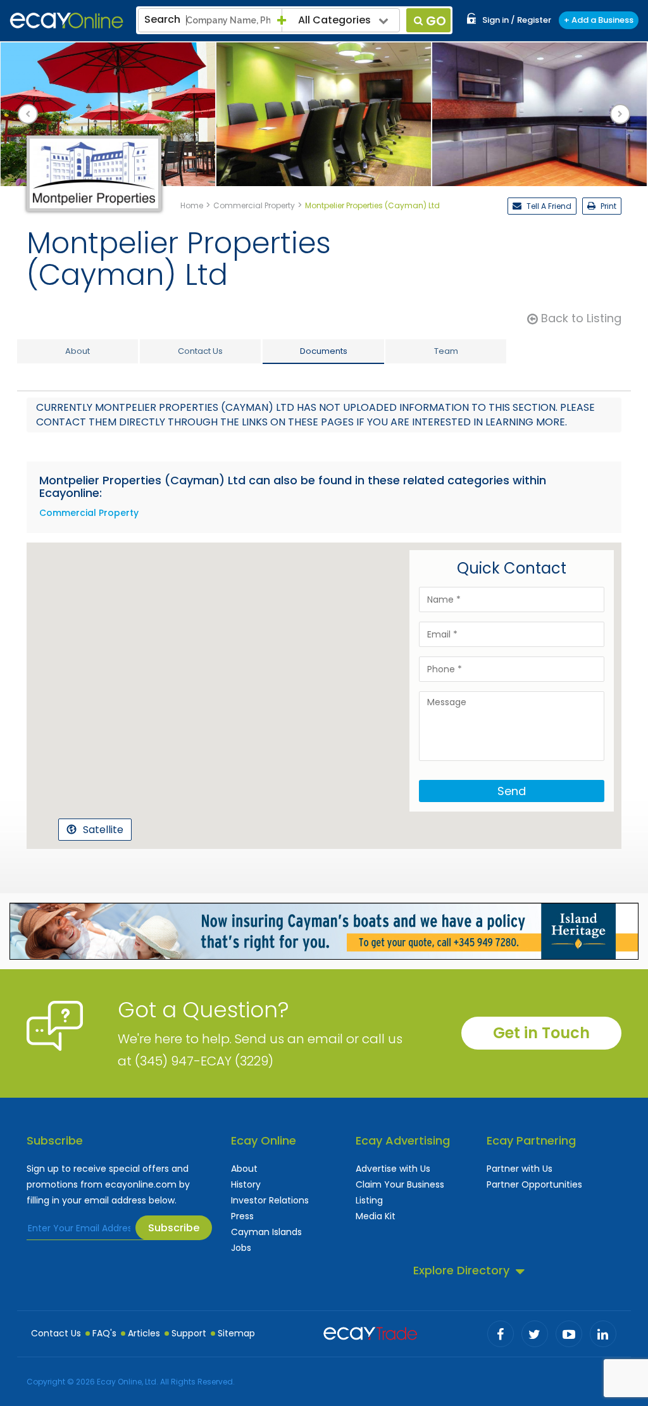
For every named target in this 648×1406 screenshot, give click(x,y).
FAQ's (104, 1333)
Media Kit (376, 1216)
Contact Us (56, 1333)
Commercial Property (89, 512)
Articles (144, 1333)
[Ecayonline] (66, 20)
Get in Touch (541, 1032)
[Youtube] (569, 1334)
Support (188, 1333)
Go (436, 21)
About (244, 1168)
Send (511, 791)
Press (242, 1216)
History (246, 1184)
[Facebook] (500, 1334)
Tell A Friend (548, 206)
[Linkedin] (603, 1334)
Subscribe (173, 1228)
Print (607, 206)
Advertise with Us (393, 1168)
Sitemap (236, 1333)
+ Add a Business (598, 20)
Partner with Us (519, 1168)
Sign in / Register (516, 20)
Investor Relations (270, 1200)
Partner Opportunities (534, 1184)
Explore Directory (461, 1270)
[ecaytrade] (370, 1332)
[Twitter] (534, 1334)
